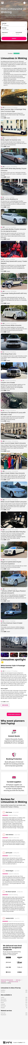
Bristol (2, 1002)
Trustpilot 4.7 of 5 (19, 1042)
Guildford (3, 990)
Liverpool (3, 1004)
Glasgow (3, 1007)
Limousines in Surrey (13, 981)
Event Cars (18, 980)
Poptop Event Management (7, 980)
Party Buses (3, 1014)
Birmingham (4, 1000)
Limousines (3, 981)
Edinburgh (3, 1006)
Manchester (3, 999)
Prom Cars (3, 1013)
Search (19, 2)
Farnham (3, 992)
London (2, 997)
